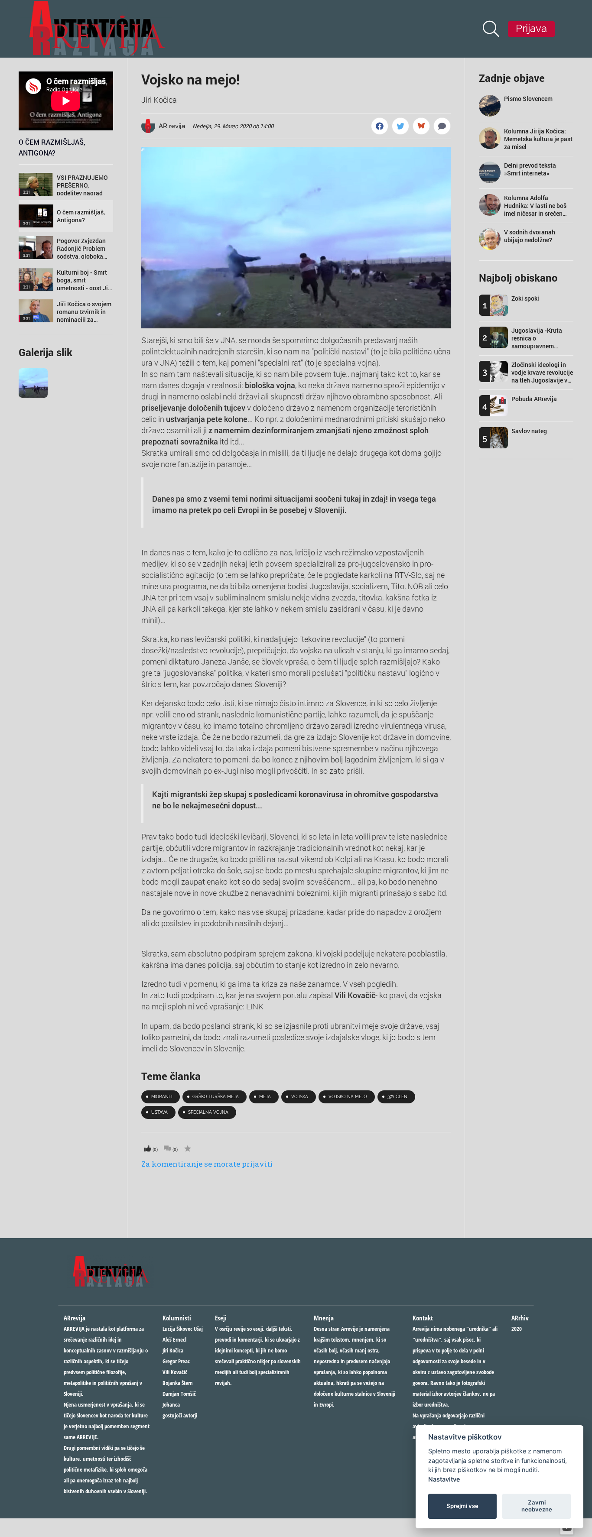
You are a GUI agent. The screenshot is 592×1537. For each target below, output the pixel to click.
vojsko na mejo (348, 1096)
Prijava (531, 28)
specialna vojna (208, 1112)
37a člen (397, 1096)
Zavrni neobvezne (536, 1506)
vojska (299, 1096)
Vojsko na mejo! (190, 79)
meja (265, 1096)
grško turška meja (215, 1096)
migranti (161, 1096)
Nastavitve (444, 1479)
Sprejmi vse (462, 1505)
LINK (254, 1006)
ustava (159, 1112)
